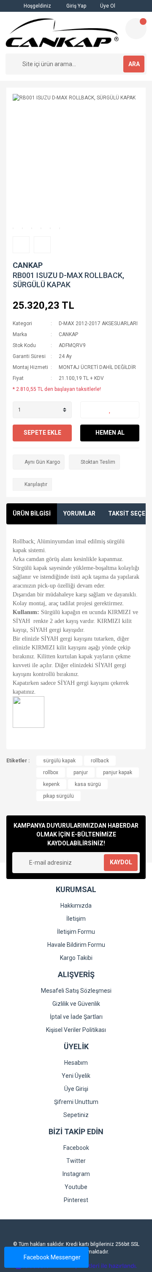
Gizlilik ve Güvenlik (76, 1003)
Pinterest (76, 1200)
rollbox (50, 772)
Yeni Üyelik (76, 1075)
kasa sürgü (88, 784)
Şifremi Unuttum (76, 1101)
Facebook (76, 1147)
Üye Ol (107, 6)
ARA (134, 64)
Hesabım (76, 1062)
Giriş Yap (75, 6)
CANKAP (28, 265)
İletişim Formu (76, 931)
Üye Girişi (76, 1088)
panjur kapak (117, 772)
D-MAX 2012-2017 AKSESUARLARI (98, 323)
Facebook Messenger (52, 1257)
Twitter (76, 1160)
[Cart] (136, 28)
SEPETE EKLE (42, 432)
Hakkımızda (76, 905)
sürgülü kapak (59, 761)
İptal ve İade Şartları (76, 1016)
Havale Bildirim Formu (76, 944)
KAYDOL (121, 862)
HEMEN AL (110, 432)
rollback (100, 761)
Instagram (76, 1173)
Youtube (76, 1187)
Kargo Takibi (76, 957)
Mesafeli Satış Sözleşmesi (76, 990)
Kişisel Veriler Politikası (76, 1029)
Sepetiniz (76, 1115)
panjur (80, 772)
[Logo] (62, 32)
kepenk (51, 784)
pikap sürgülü (58, 796)
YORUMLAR (79, 513)
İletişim (76, 918)
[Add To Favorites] (109, 409)
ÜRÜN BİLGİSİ (32, 513)
